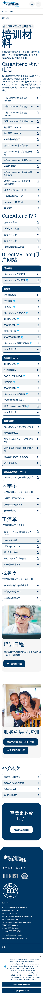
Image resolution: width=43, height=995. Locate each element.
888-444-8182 (13, 925)
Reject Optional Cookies (21, 984)
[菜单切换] (38, 4)
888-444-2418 (13, 919)
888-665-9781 (15, 931)
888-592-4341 (13, 928)
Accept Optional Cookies (22, 991)
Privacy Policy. (31, 979)
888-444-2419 (25, 922)
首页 (3, 11)
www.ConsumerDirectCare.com (14, 938)
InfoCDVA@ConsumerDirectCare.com (17, 916)
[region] (21, 974)
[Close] (40, 956)
